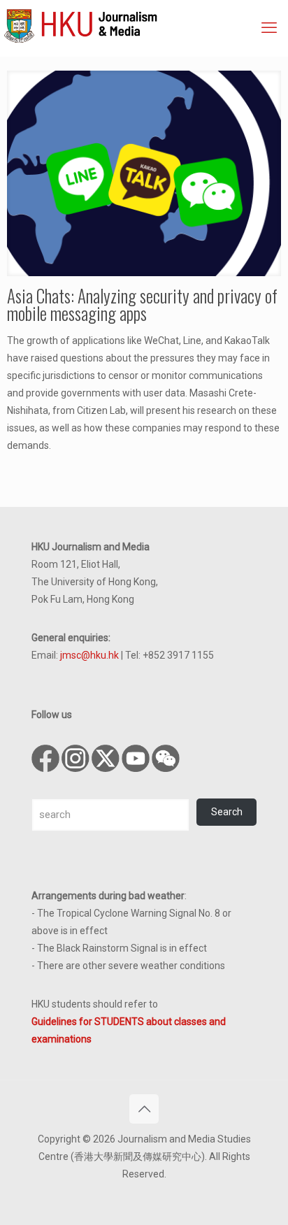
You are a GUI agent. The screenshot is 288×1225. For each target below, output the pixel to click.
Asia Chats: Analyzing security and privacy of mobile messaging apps (142, 304)
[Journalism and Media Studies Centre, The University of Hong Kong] (145, 24)
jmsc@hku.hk (89, 655)
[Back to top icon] (144, 1109)
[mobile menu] (269, 28)
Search (227, 811)
